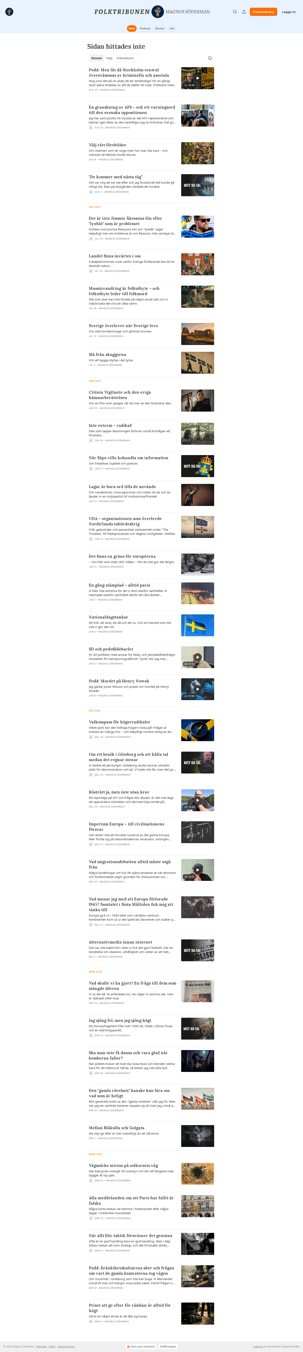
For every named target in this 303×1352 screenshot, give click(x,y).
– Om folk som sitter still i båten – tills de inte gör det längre (131, 562)
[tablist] (112, 58)
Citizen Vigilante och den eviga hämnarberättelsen (120, 395)
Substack (258, 1346)
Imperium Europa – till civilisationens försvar (126, 827)
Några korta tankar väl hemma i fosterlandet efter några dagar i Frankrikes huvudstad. (128, 1211)
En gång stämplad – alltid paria (119, 585)
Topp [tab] (109, 58)
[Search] (235, 12)
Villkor (52, 1346)
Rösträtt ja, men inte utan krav (119, 792)
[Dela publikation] (244, 12)
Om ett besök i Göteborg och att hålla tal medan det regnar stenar (128, 757)
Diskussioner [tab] (125, 58)
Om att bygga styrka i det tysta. (111, 360)
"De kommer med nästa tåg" (115, 176)
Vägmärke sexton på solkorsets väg (123, 1165)
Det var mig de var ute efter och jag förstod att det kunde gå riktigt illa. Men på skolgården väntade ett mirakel (131, 184)
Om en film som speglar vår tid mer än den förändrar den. (130, 403)
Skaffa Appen (168, 1346)
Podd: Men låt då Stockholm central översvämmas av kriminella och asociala (129, 72)
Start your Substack (143, 1346)
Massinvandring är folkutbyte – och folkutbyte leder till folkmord (124, 291)
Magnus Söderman (112, 89)
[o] (198, 78)
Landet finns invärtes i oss (115, 256)
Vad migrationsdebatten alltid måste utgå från (130, 864)
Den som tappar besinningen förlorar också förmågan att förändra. (129, 433)
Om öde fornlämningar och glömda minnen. (120, 331)
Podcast (145, 28)
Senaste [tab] (96, 58)
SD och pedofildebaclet (111, 649)
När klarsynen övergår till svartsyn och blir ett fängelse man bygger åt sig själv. (131, 1173)
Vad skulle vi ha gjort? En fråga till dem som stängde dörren (132, 986)
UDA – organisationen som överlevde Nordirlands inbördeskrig (125, 521)
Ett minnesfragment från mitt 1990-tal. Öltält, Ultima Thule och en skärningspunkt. (130, 1028)
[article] (151, 82)
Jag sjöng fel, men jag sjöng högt (120, 1020)
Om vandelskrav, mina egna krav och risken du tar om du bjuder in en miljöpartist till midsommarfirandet (129, 494)
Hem (132, 28)
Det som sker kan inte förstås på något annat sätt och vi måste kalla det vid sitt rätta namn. (128, 301)
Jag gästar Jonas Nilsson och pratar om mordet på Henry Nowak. (129, 688)
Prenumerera (263, 12)
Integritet (41, 1346)
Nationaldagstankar (108, 617)
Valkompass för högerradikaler (119, 721)
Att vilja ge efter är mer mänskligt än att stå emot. (124, 1133)
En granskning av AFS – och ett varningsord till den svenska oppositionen (132, 110)
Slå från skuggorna (107, 354)
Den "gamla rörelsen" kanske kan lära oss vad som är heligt (129, 1093)
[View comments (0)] (120, 132)
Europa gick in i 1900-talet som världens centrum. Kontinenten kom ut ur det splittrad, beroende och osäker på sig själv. (132, 917)
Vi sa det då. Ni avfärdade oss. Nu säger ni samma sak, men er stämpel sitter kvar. (131, 996)
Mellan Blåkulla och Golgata (116, 1127)
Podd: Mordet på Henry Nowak (119, 680)
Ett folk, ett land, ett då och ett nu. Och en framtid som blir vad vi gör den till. (130, 625)
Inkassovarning (66, 1346)
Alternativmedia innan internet (120, 942)
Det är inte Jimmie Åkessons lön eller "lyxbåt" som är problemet (125, 221)
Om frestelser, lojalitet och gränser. (113, 463)
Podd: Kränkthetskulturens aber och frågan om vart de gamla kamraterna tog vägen (131, 1270)
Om (172, 28)
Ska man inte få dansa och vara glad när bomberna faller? (128, 1055)
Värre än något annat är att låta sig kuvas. (118, 1316)
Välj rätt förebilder (107, 144)
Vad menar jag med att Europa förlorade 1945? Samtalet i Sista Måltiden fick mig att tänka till (131, 904)
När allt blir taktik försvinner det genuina (130, 1235)
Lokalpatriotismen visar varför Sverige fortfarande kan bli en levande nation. (132, 263)
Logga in (289, 12)
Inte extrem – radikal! (110, 425)
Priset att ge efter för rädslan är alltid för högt (130, 1308)
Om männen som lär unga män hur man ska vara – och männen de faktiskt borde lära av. (128, 152)
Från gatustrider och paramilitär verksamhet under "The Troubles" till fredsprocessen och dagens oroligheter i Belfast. (132, 531)
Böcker (160, 28)
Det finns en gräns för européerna (122, 556)
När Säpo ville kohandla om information (128, 457)
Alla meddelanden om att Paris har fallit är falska (131, 1200)
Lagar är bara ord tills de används (122, 486)
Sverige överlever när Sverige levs (123, 325)
